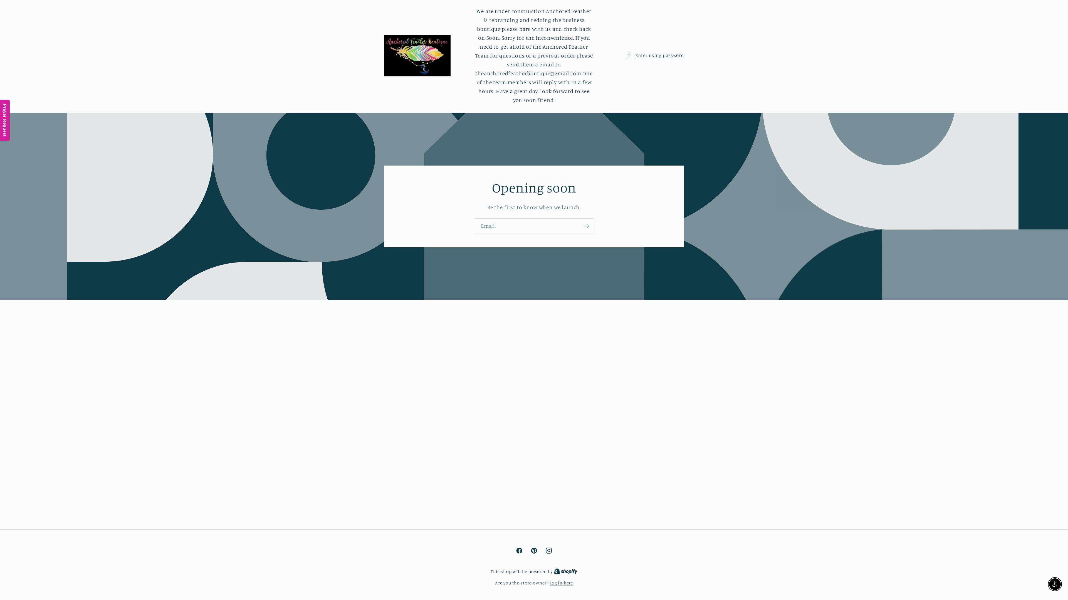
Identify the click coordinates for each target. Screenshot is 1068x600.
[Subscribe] (586, 226)
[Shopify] (565, 571)
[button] (655, 55)
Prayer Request (5, 120)
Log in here (561, 583)
